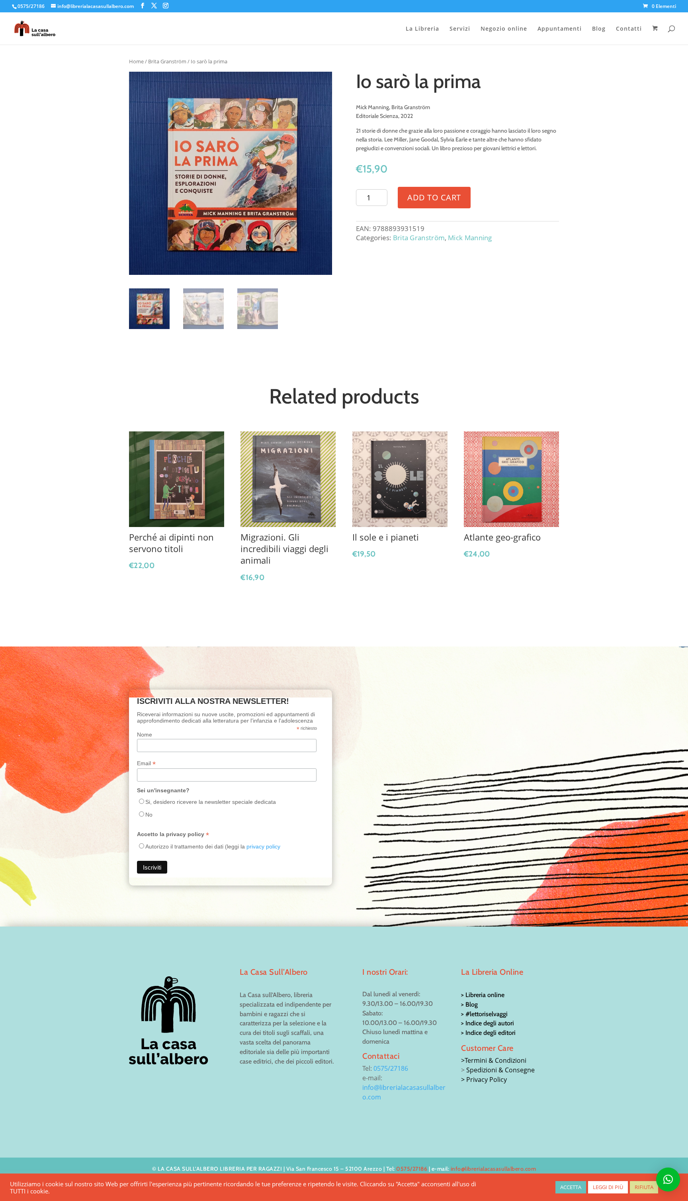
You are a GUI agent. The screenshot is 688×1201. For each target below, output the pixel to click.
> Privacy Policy (484, 1079)
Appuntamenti (560, 29)
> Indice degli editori (488, 1032)
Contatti (629, 29)
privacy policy (263, 846)
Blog (599, 29)
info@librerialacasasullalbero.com (493, 1168)
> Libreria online (482, 995)
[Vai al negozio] (656, 35)
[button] (668, 1179)
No (148, 814)
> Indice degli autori (487, 1023)
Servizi (460, 29)
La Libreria (422, 29)
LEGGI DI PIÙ (608, 1187)
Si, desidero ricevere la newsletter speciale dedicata (210, 802)
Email (146, 763)
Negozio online (504, 29)
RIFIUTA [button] (644, 1187)
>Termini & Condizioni (493, 1060)
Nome (144, 734)
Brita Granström (167, 61)
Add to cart (434, 197)
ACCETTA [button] (570, 1187)
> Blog (469, 1004)
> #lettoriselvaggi (484, 1014)
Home (136, 61)
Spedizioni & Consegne (500, 1070)
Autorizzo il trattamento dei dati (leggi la (212, 846)
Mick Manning (470, 237)
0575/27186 (390, 1068)
